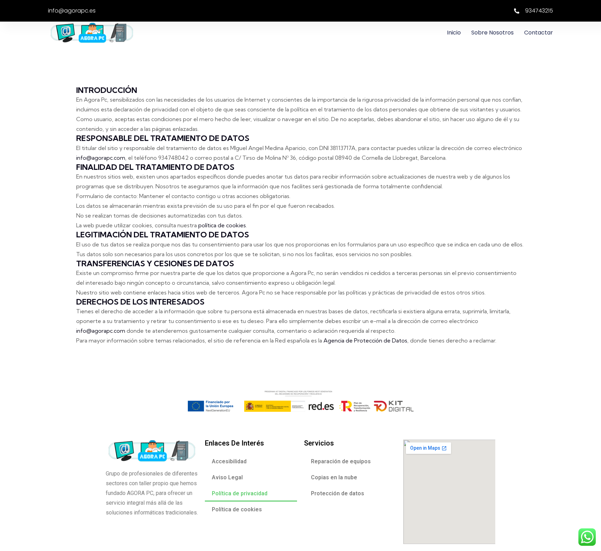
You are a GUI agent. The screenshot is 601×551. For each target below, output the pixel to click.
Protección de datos (337, 493)
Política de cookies (237, 509)
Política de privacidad (239, 493)
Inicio (454, 33)
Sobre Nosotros (492, 33)
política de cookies (222, 225)
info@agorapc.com (100, 157)
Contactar (538, 33)
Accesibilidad (229, 461)
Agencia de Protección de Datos (365, 340)
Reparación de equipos (341, 461)
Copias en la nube (334, 477)
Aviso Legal (227, 477)
